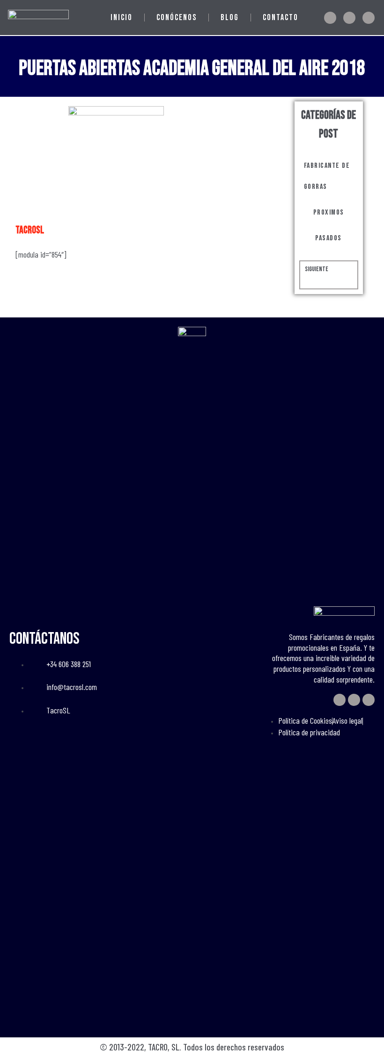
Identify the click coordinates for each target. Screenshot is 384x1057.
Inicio (122, 17)
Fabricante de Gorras (327, 176)
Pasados (328, 238)
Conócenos (176, 17)
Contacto (280, 17)
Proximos (328, 212)
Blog (230, 17)
